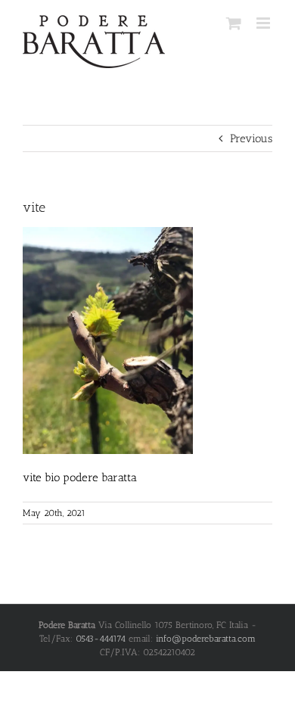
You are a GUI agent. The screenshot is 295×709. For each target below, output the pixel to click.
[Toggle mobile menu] (264, 23)
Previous (251, 138)
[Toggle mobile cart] (233, 23)
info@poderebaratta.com (206, 638)
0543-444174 (101, 638)
